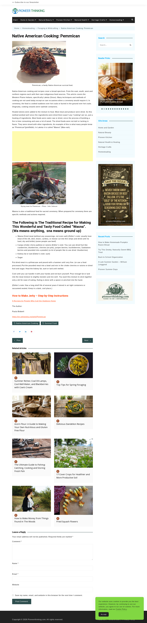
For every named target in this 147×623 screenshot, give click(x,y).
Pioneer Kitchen (63, 20)
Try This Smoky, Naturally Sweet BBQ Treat (114, 251)
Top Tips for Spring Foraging (71, 384)
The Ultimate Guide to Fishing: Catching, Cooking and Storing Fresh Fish (29, 468)
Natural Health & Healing (109, 142)
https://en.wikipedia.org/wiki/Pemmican (29, 317)
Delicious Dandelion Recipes (70, 424)
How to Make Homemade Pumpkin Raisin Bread (113, 100)
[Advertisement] (52, 146)
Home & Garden (28, 20)
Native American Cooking (27, 323)
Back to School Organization (110, 257)
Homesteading (116, 20)
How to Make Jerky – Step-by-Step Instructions (40, 295)
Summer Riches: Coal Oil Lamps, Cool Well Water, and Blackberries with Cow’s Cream (31, 384)
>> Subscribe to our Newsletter (25, 2)
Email (15, 574)
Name (15, 563)
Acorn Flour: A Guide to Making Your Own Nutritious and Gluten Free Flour (31, 427)
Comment (17, 541)
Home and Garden (106, 128)
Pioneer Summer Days (108, 269)
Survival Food (51, 323)
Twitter (20, 331)
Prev (19, 340)
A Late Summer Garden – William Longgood (112, 263)
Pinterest (32, 331)
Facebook (14, 331)
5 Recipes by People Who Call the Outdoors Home (34, 301)
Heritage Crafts (98, 20)
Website (15, 585)
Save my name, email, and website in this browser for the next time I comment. (49, 595)
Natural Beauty (45, 20)
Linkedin (26, 331)
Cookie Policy (121, 609)
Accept (103, 614)
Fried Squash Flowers (67, 521)
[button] (102, 108)
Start (15, 20)
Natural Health (81, 20)
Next (86, 340)
